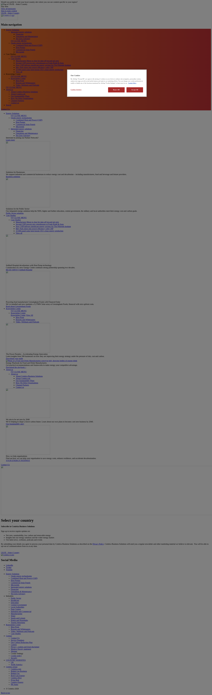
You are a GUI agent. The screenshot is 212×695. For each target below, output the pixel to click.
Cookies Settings (76, 89)
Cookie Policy (132, 83)
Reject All (116, 90)
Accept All (134, 90)
